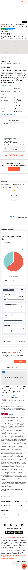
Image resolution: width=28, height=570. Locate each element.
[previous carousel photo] (2, 14)
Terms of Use (15, 549)
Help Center (18, 514)
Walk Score (4, 182)
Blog (8, 517)
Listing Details (5, 67)
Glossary (3, 517)
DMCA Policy (10, 557)
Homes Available (19, 396)
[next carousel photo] (26, 14)
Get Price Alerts (14, 169)
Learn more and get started (14, 155)
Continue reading (6, 85)
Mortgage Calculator (8, 229)
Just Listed (6, 396)
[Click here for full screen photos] (26, 6)
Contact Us (11, 514)
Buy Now (20, 361)
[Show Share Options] (26, 2)
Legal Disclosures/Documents (18, 517)
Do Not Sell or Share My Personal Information (13, 557)
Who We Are (4, 514)
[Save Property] (22, 2)
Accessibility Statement (7, 555)
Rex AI (2, 520)
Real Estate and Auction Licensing (10, 537)
